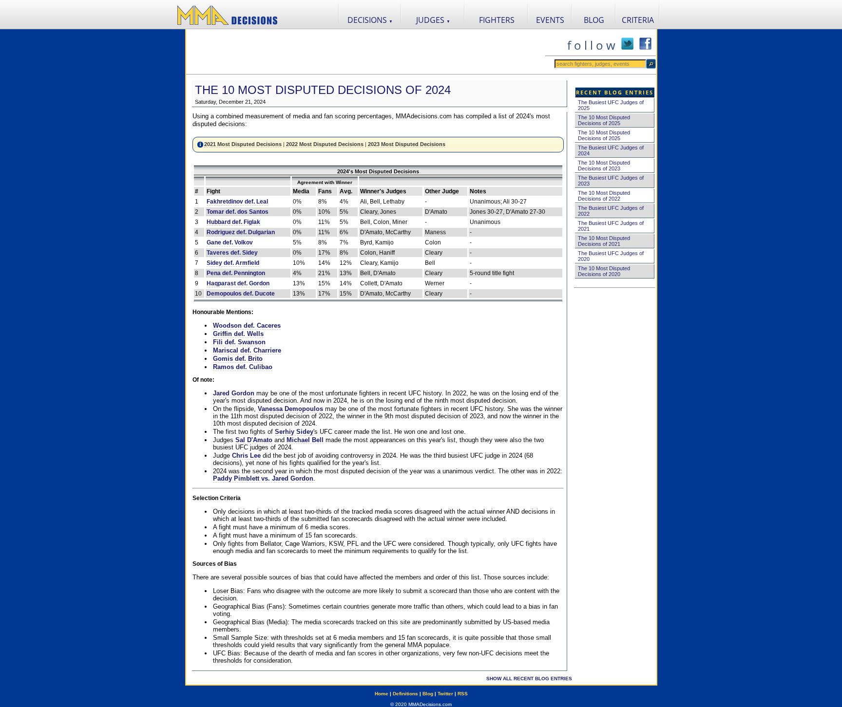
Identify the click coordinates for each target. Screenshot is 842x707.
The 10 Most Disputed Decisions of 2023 (604, 165)
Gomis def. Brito (238, 358)
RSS (463, 693)
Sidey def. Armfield (233, 263)
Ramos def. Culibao (242, 367)
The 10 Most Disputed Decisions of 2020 (604, 271)
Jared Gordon (233, 393)
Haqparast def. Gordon (238, 283)
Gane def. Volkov (230, 242)
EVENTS (550, 20)
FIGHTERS (497, 20)
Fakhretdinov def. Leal (237, 201)
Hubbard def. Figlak (233, 222)
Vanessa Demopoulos (290, 408)
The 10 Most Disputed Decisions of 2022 (604, 196)
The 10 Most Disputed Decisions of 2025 (604, 120)
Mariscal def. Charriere (247, 350)
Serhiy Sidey (294, 431)
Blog (427, 693)
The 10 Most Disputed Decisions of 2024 (323, 89)
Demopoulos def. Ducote (241, 293)
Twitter (445, 693)
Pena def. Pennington (236, 273)
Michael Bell (305, 440)
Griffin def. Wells (238, 333)
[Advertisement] (365, 52)
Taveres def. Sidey (232, 252)
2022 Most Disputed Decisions (325, 144)
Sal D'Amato (253, 440)
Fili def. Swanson (239, 342)
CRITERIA (638, 20)
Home (381, 693)
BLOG (594, 20)
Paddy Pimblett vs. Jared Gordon (263, 478)
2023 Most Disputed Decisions (406, 144)
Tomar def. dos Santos (237, 211)
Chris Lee (246, 455)
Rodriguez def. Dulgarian (241, 232)
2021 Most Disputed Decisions (243, 144)
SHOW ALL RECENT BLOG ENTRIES (529, 678)
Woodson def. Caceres (247, 325)
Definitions (405, 693)
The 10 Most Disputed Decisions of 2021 (604, 241)
